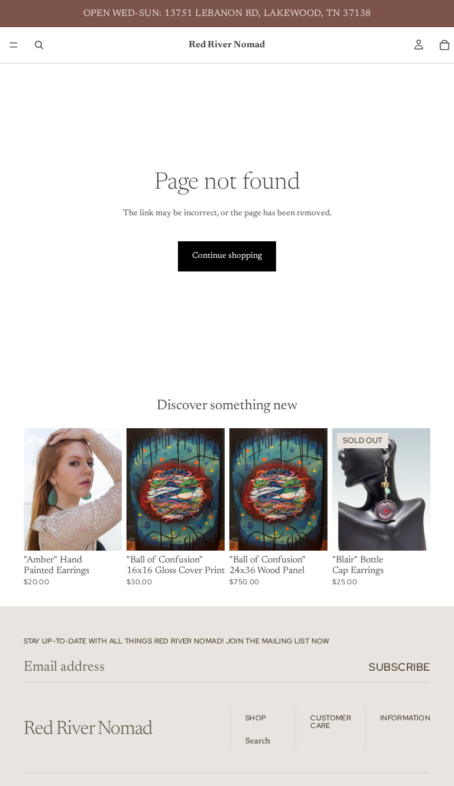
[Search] (39, 45)
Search (257, 741)
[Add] (103, 532)
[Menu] (13, 45)
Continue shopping (227, 256)
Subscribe (399, 667)
